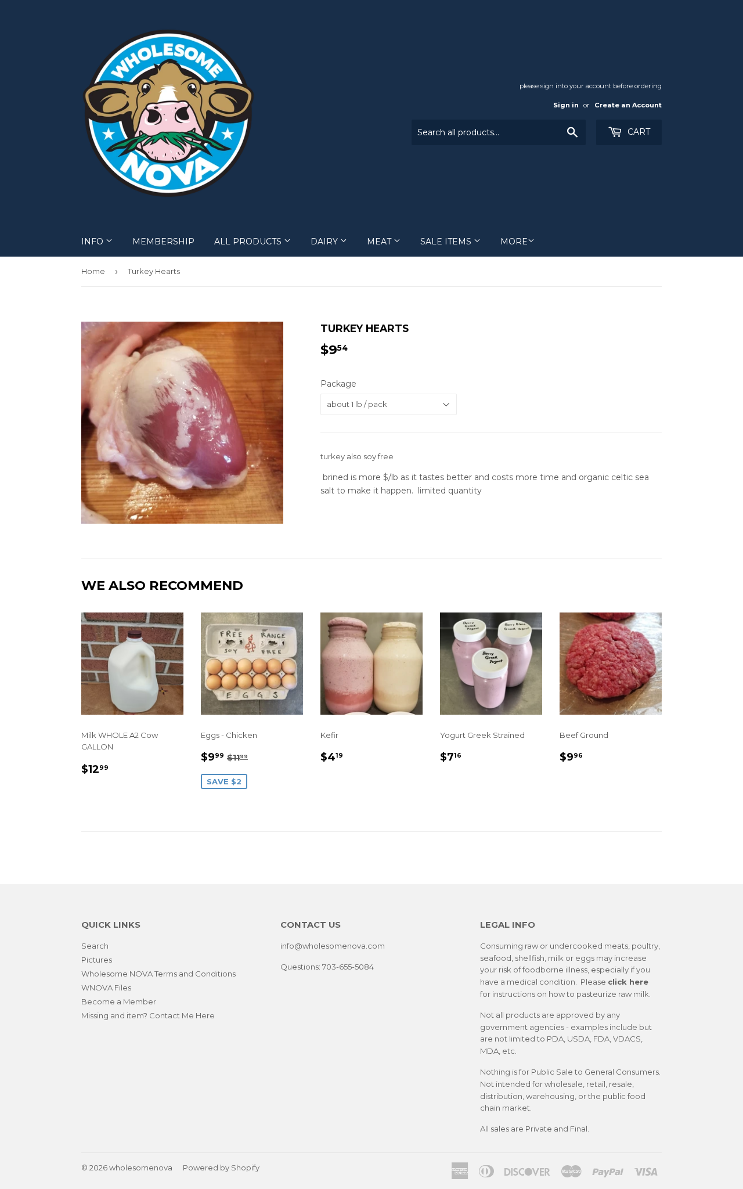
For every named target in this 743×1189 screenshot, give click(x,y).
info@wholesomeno (318, 945)
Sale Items (447, 241)
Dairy (325, 241)
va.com (371, 945)
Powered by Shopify (221, 1167)
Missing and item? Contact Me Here (148, 1015)
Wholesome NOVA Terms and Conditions (158, 973)
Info (93, 241)
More (514, 241)
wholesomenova (140, 1167)
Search (95, 945)
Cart (637, 132)
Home (93, 271)
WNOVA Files (106, 987)
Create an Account (628, 105)
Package (338, 384)
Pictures (96, 959)
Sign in (566, 105)
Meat (380, 241)
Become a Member (118, 1001)
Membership (163, 241)
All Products (249, 241)
